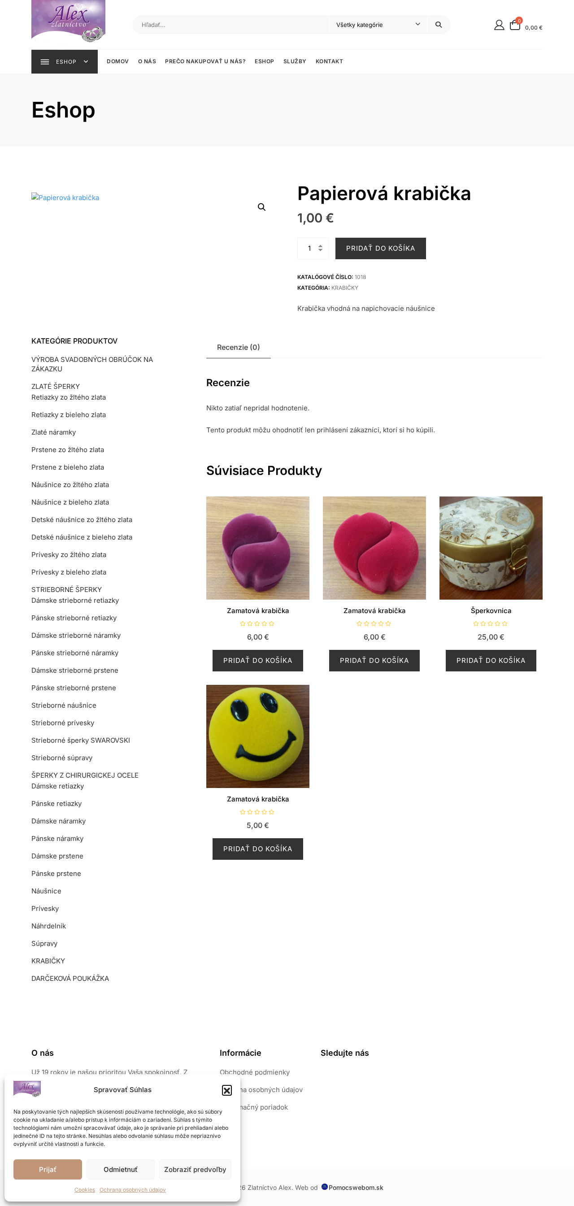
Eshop (264, 61)
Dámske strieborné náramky (76, 635)
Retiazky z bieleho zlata (68, 414)
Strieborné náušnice (63, 705)
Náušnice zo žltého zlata (70, 484)
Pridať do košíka (380, 248)
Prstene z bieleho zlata (67, 467)
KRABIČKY (344, 287)
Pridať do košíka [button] (257, 660)
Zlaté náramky (53, 432)
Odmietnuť (121, 1169)
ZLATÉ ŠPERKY (55, 386)
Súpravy (44, 943)
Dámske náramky (58, 821)
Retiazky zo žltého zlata (68, 397)
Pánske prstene (56, 873)
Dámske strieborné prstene (74, 670)
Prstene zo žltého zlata (67, 449)
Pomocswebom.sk (356, 1187)
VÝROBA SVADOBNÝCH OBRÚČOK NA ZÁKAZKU (92, 364)
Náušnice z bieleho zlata (70, 502)
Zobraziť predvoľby (195, 1169)
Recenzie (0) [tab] (238, 347)
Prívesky (45, 908)
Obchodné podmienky (255, 1072)
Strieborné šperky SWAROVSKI (80, 740)
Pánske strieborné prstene (73, 688)
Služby (295, 61)
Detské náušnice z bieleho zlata (81, 537)
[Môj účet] (499, 24)
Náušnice (46, 891)
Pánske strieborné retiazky (74, 618)
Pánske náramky (57, 838)
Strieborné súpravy (61, 757)
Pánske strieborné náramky (74, 653)
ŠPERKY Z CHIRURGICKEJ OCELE (85, 775)
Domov (118, 61)
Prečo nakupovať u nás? (205, 61)
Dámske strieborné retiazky (75, 600)
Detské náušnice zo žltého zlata (81, 519)
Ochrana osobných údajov (133, 1189)
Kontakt (330, 61)
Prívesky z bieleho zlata (68, 572)
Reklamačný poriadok (254, 1107)
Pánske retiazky (56, 803)
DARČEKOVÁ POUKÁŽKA (70, 978)
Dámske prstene (57, 856)
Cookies (84, 1189)
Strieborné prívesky (62, 722)
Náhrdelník (48, 926)
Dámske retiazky (57, 786)
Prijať (48, 1169)
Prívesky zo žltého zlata (68, 554)
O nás (147, 61)
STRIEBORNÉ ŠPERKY (66, 589)
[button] (226, 1089)
